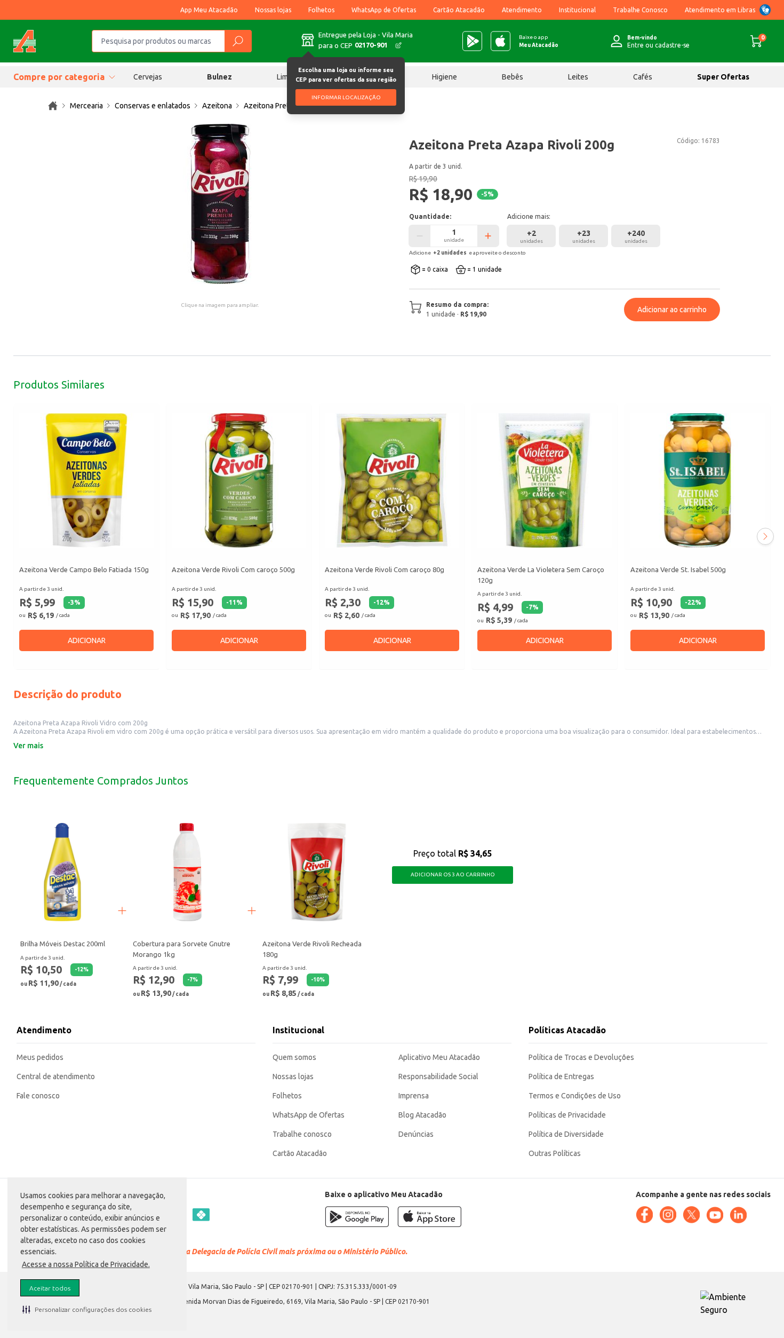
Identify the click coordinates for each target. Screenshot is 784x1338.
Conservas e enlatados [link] (152, 105)
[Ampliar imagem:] (220, 204)
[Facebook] (644, 1214)
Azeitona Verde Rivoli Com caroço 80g (384, 569)
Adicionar (87, 640)
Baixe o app (538, 41)
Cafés (642, 77)
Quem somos (294, 1057)
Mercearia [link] (86, 105)
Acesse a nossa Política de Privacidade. (86, 1264)
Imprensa (413, 1095)
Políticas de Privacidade (567, 1115)
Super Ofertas (723, 77)
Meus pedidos (40, 1057)
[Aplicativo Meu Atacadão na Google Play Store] (472, 41)
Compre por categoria (59, 77)
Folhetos (321, 9)
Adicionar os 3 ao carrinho (453, 874)
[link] (52, 105)
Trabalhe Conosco (640, 9)
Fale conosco (38, 1095)
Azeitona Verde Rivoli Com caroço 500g (233, 569)
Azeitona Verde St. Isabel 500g (678, 569)
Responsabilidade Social (438, 1076)
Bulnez (219, 77)
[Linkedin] (738, 1215)
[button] (87, 1309)
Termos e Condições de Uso (575, 1095)
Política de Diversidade (566, 1134)
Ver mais (28, 745)
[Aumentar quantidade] (488, 236)
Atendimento (522, 9)
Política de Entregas (561, 1076)
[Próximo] (765, 536)
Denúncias (416, 1134)
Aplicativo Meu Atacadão (439, 1057)
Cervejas (147, 77)
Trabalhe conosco (302, 1134)
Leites (578, 77)
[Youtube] (714, 1215)
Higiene (444, 77)
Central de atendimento (56, 1076)
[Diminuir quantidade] (419, 236)
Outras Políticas (555, 1153)
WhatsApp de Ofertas (383, 9)
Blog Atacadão (422, 1115)
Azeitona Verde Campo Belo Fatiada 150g (84, 569)
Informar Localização (346, 97)
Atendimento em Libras (720, 9)
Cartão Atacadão (459, 9)
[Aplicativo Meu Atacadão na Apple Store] (500, 41)
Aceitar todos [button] (49, 1288)
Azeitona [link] (217, 105)
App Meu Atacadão (209, 9)
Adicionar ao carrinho (672, 309)
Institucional (577, 9)
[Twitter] (691, 1214)
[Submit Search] (238, 41)
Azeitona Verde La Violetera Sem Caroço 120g (540, 575)
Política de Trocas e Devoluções (581, 1057)
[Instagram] (667, 1214)
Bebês (512, 77)
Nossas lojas (273, 9)
